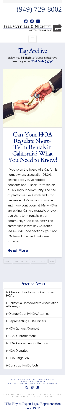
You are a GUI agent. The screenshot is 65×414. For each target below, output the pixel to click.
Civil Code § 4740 (21, 261)
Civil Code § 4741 (39, 261)
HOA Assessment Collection (28, 343)
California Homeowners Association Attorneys (32, 304)
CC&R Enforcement (22, 336)
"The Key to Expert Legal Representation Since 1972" (32, 406)
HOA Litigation (18, 358)
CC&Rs (7, 261)
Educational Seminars (32, 381)
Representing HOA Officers (27, 321)
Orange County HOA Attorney (29, 314)
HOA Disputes (18, 350)
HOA (52, 261)
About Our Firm (27, 379)
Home (13, 379)
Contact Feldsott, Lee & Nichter (26, 383)
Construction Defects (23, 365)
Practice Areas (46, 379)
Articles (52, 383)
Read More (18, 250)
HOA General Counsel (23, 328)
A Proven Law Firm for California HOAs (30, 293)
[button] (32, 39)
